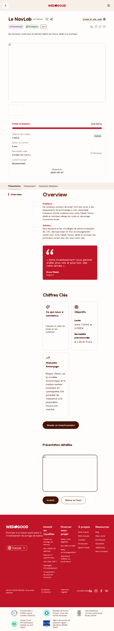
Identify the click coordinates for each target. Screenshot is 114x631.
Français (17, 547)
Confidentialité (83, 591)
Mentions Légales (65, 590)
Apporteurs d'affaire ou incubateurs (66, 559)
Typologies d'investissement (50, 566)
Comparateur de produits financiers (49, 574)
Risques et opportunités (48, 556)
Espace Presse (84, 547)
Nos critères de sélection (49, 549)
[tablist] (33, 186)
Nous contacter (101, 551)
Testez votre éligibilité (66, 540)
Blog (97, 532)
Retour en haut (73, 500)
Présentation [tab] (14, 186)
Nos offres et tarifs (68, 546)
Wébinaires (100, 547)
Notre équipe (83, 536)
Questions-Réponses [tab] (48, 186)
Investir (50, 500)
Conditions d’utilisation (46, 590)
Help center (100, 536)
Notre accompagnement (68, 550)
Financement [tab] (30, 186)
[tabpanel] (57, 353)
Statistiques (100, 540)
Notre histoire (83, 532)
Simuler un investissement (61, 425)
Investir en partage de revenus (48, 542)
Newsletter (99, 544)
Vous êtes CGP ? (50, 561)
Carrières (81, 540)
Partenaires (83, 544)
